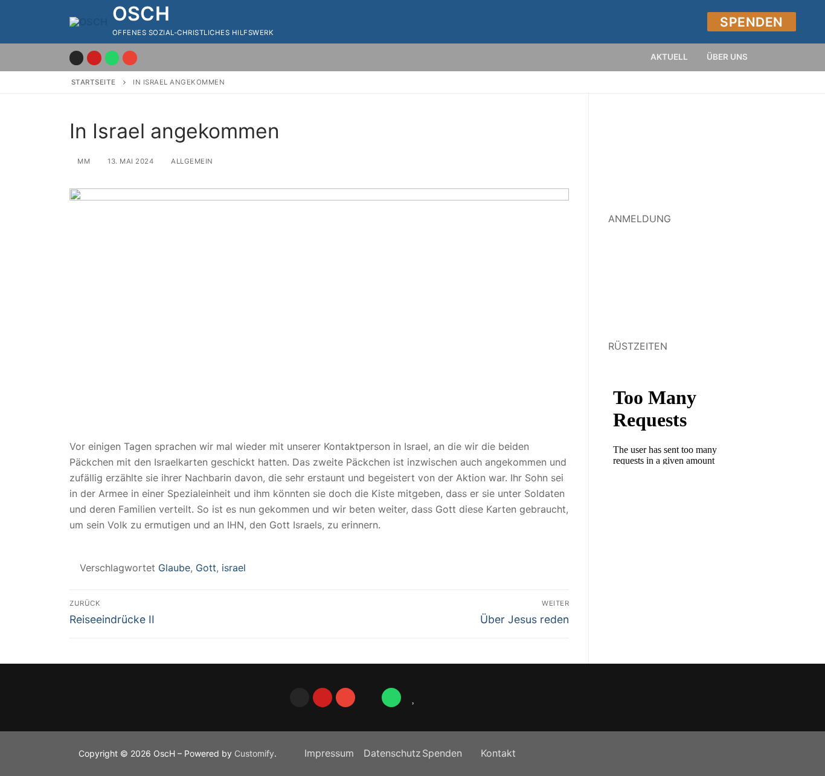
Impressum (329, 753)
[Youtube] (94, 58)
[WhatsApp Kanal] (112, 58)
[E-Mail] (129, 58)
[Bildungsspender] (414, 697)
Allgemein (191, 161)
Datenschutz (392, 753)
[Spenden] (368, 697)
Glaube (174, 568)
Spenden (751, 22)
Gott (206, 568)
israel (234, 568)
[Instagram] (76, 58)
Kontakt (498, 753)
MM (82, 161)
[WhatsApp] (391, 697)
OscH (141, 13)
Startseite (93, 82)
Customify (254, 753)
